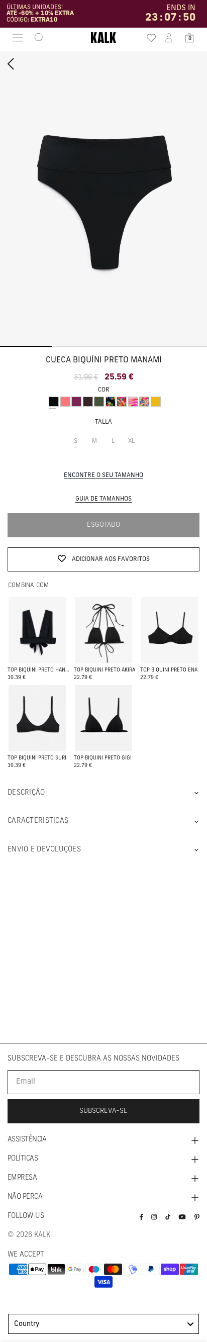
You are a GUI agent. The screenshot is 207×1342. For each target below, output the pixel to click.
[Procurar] (36, 38)
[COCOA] (88, 402)
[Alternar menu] (18, 38)
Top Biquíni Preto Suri (37, 758)
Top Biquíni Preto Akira (104, 670)
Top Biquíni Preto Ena (168, 670)
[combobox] (103, 1324)
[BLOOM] (111, 402)
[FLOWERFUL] (144, 402)
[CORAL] (65, 402)
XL (134, 445)
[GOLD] (156, 402)
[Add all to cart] (37, 632)
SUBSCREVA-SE (103, 1111)
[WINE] (76, 402)
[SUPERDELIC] (133, 402)
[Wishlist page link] (148, 37)
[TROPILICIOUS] (122, 402)
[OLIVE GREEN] (99, 402)
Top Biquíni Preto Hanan (39, 670)
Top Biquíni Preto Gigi (103, 758)
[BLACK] (54, 402)
